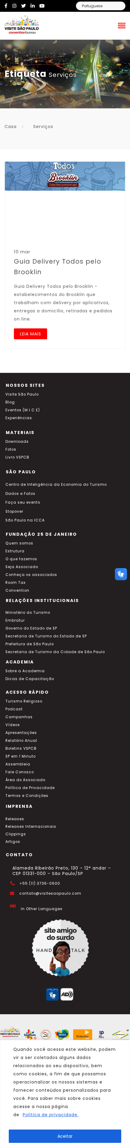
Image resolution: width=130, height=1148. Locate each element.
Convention (17, 590)
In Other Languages (42, 908)
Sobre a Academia (25, 671)
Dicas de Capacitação (29, 678)
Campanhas (19, 717)
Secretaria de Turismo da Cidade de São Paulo (55, 652)
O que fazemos (21, 559)
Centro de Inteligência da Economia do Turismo (56, 484)
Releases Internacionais (30, 826)
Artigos (12, 841)
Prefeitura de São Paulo (29, 644)
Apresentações (21, 732)
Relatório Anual (21, 740)
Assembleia (17, 764)
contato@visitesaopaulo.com (50, 893)
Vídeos (12, 724)
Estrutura (14, 551)
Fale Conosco (19, 772)
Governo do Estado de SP (31, 628)
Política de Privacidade (30, 787)
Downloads (17, 441)
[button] (121, 574)
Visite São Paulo (22, 394)
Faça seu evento (22, 502)
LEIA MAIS (30, 334)
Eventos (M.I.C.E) (22, 410)
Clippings (15, 834)
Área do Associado (25, 780)
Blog (10, 402)
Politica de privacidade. (51, 1115)
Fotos (10, 449)
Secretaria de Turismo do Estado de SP (46, 636)
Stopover (14, 511)
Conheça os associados (31, 574)
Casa (11, 126)
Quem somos (19, 543)
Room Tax (15, 582)
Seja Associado (21, 566)
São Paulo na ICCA (25, 520)
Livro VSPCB (17, 457)
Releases (14, 819)
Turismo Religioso (23, 701)
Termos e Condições (26, 795)
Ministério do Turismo (27, 612)
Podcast (14, 709)
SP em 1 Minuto (20, 756)
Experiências (18, 418)
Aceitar (65, 1136)
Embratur (15, 620)
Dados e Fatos (20, 493)
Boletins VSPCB (21, 748)
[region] (65, 1094)
